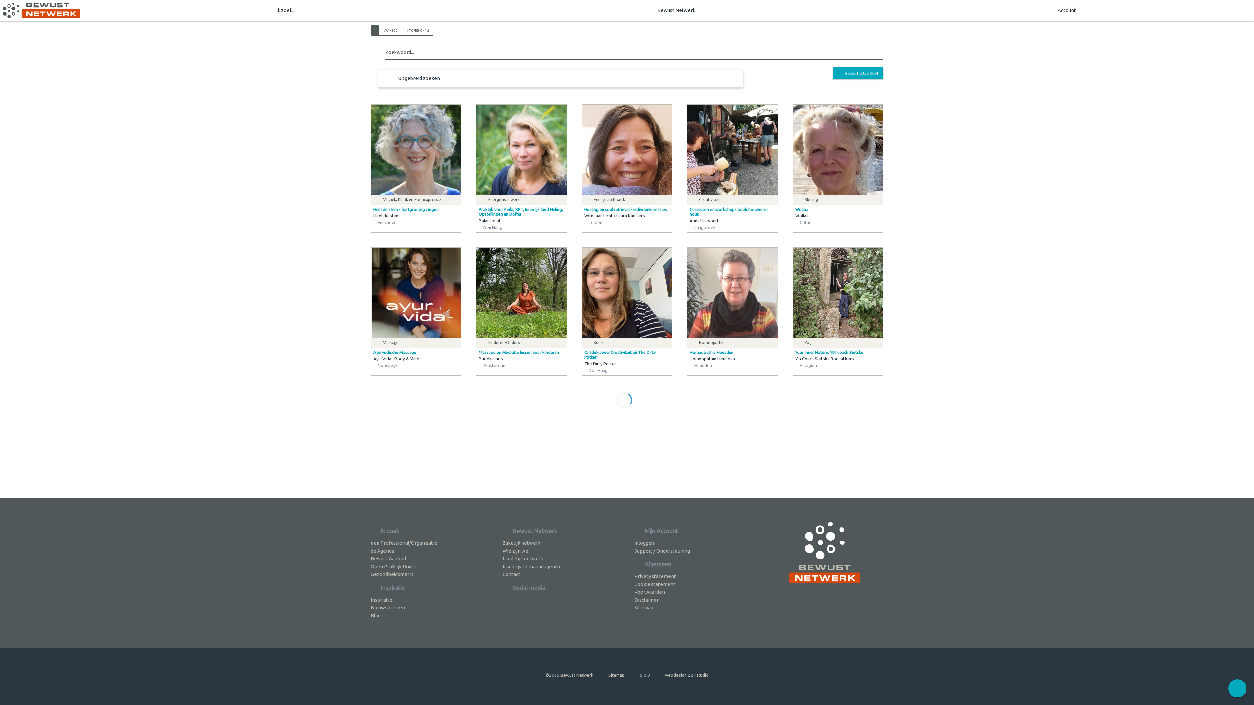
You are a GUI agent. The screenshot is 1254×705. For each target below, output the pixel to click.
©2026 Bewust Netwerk (569, 675)
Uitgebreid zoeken (419, 78)
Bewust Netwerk (676, 10)
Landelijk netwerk (523, 558)
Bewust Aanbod (388, 558)
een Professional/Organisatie (404, 543)
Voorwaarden (650, 592)
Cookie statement (655, 584)
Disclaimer (647, 600)
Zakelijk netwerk (521, 543)
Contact (511, 574)
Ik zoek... (285, 10)
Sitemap (644, 607)
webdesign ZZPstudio (687, 675)
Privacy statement (655, 576)
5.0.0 (645, 675)
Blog (376, 615)
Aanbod (390, 30)
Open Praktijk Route (393, 566)
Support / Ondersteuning (662, 551)
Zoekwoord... (399, 52)
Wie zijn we (515, 551)
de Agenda (382, 551)
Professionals (418, 30)
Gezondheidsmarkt (392, 574)
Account (1067, 10)
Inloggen (644, 543)
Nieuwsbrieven (388, 607)
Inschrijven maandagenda (531, 566)
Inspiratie (381, 600)
